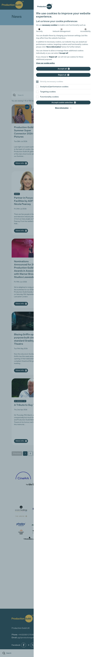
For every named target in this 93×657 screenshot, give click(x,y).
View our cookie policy (45, 63)
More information (62, 108)
